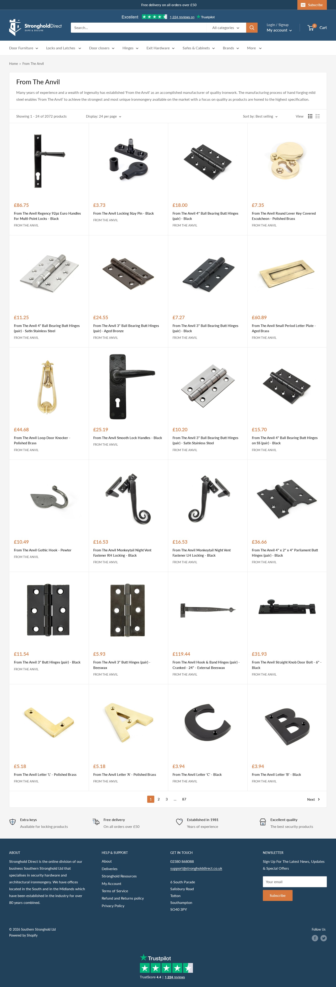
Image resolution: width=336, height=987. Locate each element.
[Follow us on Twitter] (323, 938)
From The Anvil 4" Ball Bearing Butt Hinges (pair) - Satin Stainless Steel (47, 328)
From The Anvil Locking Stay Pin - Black (123, 213)
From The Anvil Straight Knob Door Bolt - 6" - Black (287, 664)
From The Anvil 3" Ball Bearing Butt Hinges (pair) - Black (205, 328)
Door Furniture (21, 48)
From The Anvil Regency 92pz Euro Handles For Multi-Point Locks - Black (47, 216)
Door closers (99, 48)
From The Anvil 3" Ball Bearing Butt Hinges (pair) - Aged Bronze (126, 328)
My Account (111, 883)
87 (184, 799)
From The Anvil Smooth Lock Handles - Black (127, 438)
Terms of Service (115, 891)
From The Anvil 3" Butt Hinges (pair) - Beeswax (121, 664)
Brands (228, 48)
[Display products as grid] (310, 116)
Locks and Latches (61, 48)
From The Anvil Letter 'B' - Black (276, 774)
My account (277, 30)
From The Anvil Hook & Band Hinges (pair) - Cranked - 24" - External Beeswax (206, 664)
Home (13, 64)
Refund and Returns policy (123, 898)
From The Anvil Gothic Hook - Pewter (43, 550)
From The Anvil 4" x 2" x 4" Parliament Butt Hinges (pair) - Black (285, 552)
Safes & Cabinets (196, 48)
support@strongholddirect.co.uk (196, 868)
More (252, 48)
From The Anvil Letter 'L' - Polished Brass (45, 774)
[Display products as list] (318, 116)
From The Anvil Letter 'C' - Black (197, 774)
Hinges (128, 48)
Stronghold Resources (119, 876)
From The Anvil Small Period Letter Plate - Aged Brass (284, 328)
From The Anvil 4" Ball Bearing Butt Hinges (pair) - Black (205, 216)
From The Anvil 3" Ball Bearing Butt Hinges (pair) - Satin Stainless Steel (205, 440)
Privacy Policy (113, 905)
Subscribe (315, 5)
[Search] (252, 28)
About (107, 861)
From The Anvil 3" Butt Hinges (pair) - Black (47, 662)
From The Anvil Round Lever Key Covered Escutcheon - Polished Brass (284, 216)
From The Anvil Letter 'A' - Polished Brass (124, 774)
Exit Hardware (158, 48)
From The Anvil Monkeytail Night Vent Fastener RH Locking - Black (122, 552)
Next (311, 799)
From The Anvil (33, 64)
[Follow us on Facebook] (315, 938)
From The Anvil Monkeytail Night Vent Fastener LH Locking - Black (202, 552)
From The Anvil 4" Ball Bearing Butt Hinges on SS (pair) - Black (285, 440)
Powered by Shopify (23, 935)
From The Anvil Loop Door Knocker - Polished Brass (42, 440)
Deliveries (109, 868)
